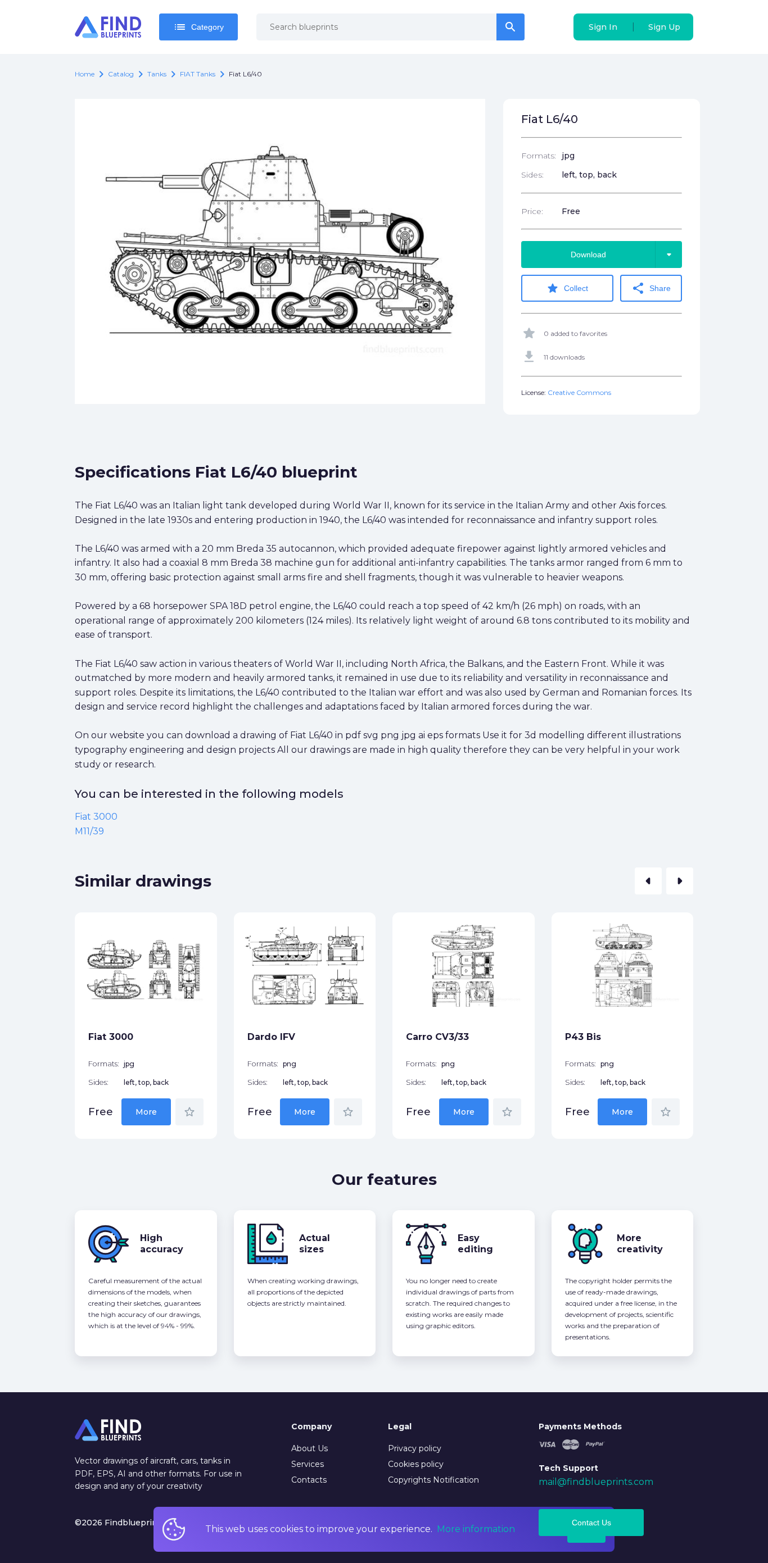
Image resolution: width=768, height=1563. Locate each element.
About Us (309, 1448)
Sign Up (664, 27)
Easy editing (475, 1244)
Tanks (156, 74)
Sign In (603, 27)
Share (651, 288)
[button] (648, 880)
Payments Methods (580, 1426)
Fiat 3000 (96, 816)
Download (623, 254)
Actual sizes (314, 1244)
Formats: (538, 156)
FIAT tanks (197, 74)
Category (198, 27)
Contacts (309, 1480)
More (146, 1112)
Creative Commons (579, 392)
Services (307, 1464)
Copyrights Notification (433, 1480)
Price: (532, 211)
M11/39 (89, 831)
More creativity (640, 1244)
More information (476, 1529)
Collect (567, 288)
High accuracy (161, 1244)
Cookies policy (416, 1464)
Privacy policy (414, 1448)
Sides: (532, 175)
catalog (121, 74)
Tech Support (568, 1468)
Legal (400, 1426)
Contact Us (591, 1522)
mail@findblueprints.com (596, 1481)
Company (311, 1426)
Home (84, 74)
